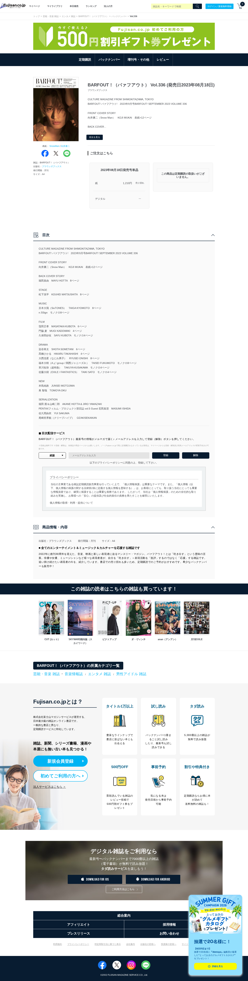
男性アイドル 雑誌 (131, 674)
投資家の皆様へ (168, 944)
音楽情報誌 (74, 674)
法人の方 (108, 6)
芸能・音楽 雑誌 (51, 16)
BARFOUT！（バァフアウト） (93, 16)
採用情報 (169, 924)
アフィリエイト (78, 924)
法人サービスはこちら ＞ (49, 786)
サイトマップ (188, 944)
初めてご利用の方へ (60, 775)
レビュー (163, 59)
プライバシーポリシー (78, 944)
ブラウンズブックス (52, 166)
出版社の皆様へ (148, 944)
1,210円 (127, 183)
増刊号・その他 (138, 59)
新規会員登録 (60, 761)
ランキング (91, 6)
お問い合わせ (169, 933)
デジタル (100, 198)
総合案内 (124, 915)
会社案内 (130, 944)
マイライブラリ (54, 6)
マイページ (34, 6)
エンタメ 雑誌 (68, 16)
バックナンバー (119, 16)
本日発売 (74, 6)
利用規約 (57, 944)
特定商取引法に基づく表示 (108, 944)
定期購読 (85, 59)
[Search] (197, 6)
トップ (36, 16)
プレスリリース (78, 933)
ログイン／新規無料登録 (219, 6)
